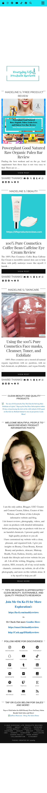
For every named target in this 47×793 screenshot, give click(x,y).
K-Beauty (27, 729)
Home (9, 727)
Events (14, 733)
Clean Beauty (13, 729)
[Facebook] (26, 3)
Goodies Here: (33, 622)
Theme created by (23, 740)
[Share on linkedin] (5, 182)
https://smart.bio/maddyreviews (23, 627)
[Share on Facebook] (27, 178)
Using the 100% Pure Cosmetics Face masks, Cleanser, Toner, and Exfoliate (23, 348)
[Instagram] (8, 3)
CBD (6, 733)
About (18, 727)
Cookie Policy (16, 734)
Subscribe (25, 733)
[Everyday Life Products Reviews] (23, 70)
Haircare (9, 731)
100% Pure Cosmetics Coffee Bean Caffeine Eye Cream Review (23, 248)
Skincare (32, 289)
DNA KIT (29, 731)
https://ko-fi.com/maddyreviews (24, 612)
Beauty (32, 191)
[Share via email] (24, 178)
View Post (23, 173)
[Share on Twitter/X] (30, 178)
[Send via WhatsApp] (42, 178)
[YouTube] (17, 3)
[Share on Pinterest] (34, 178)
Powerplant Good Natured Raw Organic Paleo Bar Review (23, 152)
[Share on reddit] (8, 182)
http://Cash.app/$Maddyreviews (23, 632)
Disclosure (38, 733)
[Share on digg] (12, 182)
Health (19, 731)
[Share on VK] (3, 182)
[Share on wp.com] (18, 182)
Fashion (40, 731)
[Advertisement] (23, 24)
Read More (23, 581)
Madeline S (13, 92)
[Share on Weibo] (39, 178)
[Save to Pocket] (15, 182)
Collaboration (18, 736)
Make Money (32, 734)
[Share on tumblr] (37, 178)
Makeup (38, 729)
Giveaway (32, 736)
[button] (44, 3)
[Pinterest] (12, 3)
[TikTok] (21, 3)
